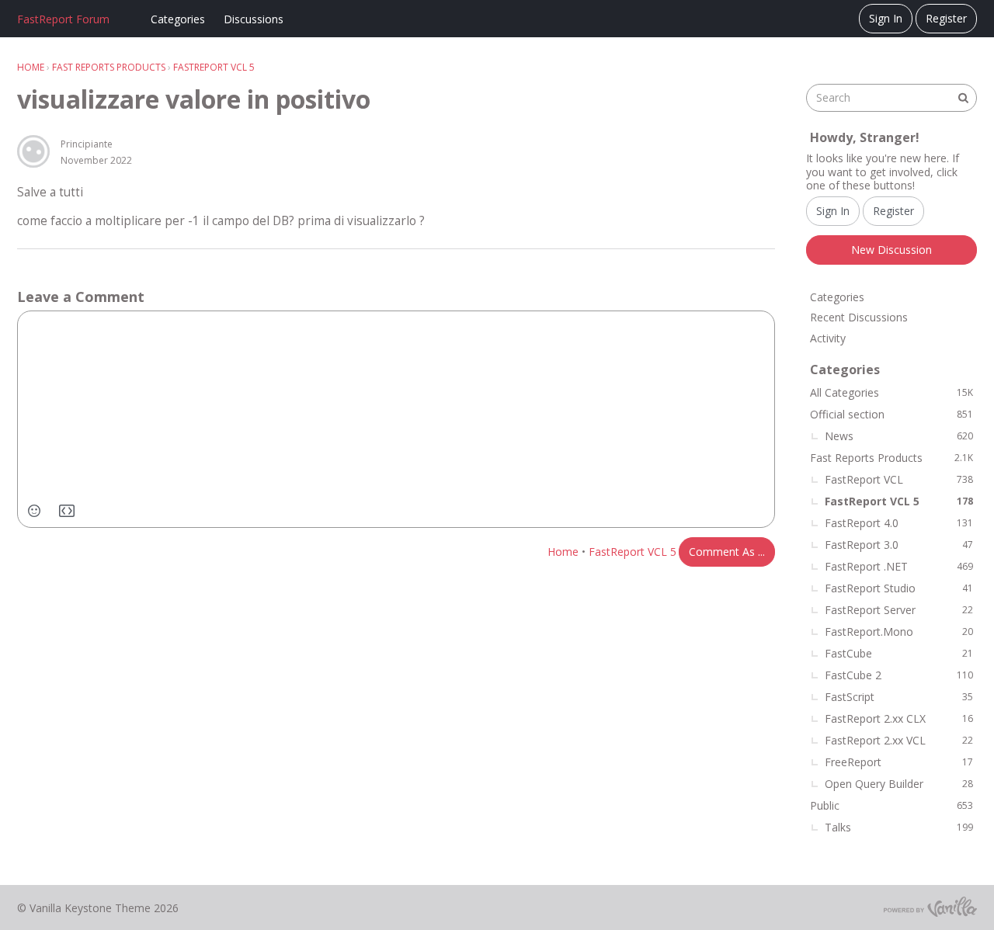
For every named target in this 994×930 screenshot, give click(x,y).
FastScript (899, 696)
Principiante (87, 144)
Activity (828, 338)
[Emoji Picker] (34, 510)
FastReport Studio (899, 588)
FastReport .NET (899, 566)
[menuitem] (34, 510)
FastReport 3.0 (899, 544)
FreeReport (899, 762)
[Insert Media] (66, 510)
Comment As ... (727, 551)
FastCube (899, 653)
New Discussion (891, 249)
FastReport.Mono (899, 631)
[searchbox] (891, 98)
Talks (899, 827)
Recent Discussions (859, 317)
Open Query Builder (899, 783)
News (899, 436)
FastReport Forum (63, 19)
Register (946, 18)
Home (563, 551)
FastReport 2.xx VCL (899, 740)
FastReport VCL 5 (632, 551)
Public (891, 805)
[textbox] (396, 419)
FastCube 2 (899, 675)
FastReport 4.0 (899, 522)
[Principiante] (33, 151)
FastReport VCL (899, 479)
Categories (178, 19)
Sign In (885, 18)
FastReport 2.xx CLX (899, 718)
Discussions (253, 19)
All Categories (891, 392)
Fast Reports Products (891, 457)
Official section (891, 414)
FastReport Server (899, 609)
